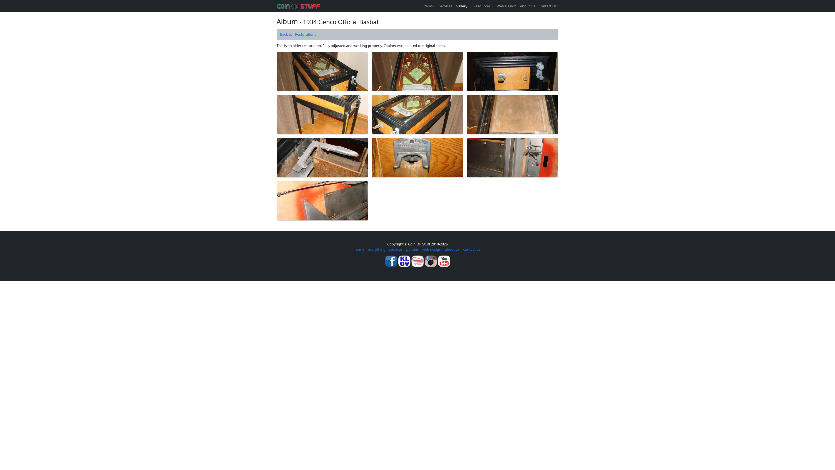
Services (445, 6)
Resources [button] (482, 6)
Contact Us (548, 6)
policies (412, 249)
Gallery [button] (461, 6)
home (359, 249)
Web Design (506, 6)
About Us (527, 6)
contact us (471, 249)
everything (377, 249)
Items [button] (428, 6)
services (395, 249)
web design (431, 249)
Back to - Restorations (298, 34)
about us (452, 249)
